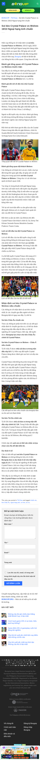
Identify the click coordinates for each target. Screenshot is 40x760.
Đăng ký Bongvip (30, 723)
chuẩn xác (33, 500)
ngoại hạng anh (15, 502)
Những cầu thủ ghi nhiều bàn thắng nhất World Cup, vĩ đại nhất (21, 615)
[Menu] (3, 4)
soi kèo (23, 502)
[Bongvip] (20, 3)
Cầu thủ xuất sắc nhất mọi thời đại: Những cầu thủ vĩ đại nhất (21, 643)
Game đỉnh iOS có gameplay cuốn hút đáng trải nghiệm (22, 629)
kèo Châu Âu (6, 502)
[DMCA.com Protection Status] (20, 745)
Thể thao (14, 18)
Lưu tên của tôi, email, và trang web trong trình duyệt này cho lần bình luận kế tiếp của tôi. (19, 576)
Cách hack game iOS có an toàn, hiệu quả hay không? (22, 622)
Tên (6, 542)
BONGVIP (5, 18)
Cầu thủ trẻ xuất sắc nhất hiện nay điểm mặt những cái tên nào (23, 636)
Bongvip (18, 57)
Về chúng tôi (8, 723)
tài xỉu (28, 502)
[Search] (37, 4)
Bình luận (8, 524)
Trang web (8, 562)
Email (6, 552)
